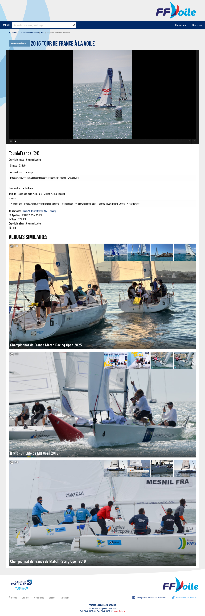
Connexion (180, 25)
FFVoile (176, 10)
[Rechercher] (73, 25)
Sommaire (65, 597)
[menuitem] (13, 32)
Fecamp (52, 211)
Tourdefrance (37, 211)
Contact (25, 597)
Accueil (14, 32)
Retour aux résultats (19, 44)
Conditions (39, 597)
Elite (42, 32)
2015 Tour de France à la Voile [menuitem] (58, 32)
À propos (13, 597)
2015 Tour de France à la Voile (63, 44)
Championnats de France (29, 32)
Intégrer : (13, 198)
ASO (46, 211)
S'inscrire (197, 25)
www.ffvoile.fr (119, 611)
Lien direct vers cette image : (21, 172)
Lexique (52, 597)
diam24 (26, 211)
